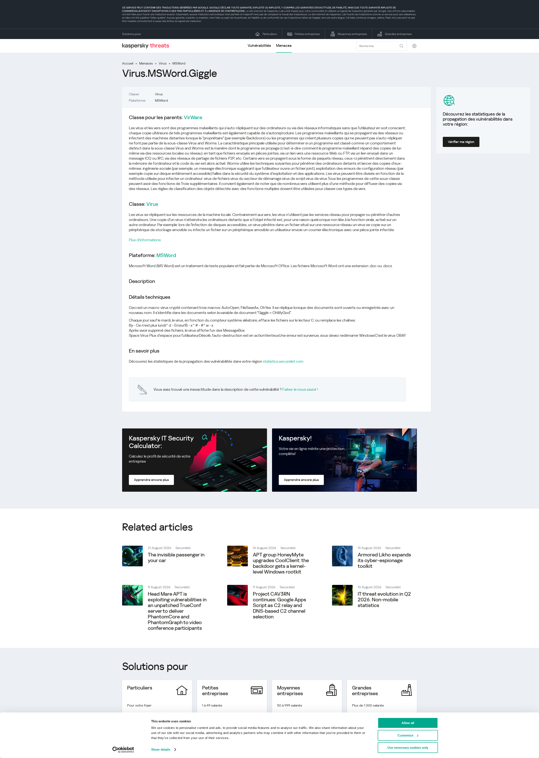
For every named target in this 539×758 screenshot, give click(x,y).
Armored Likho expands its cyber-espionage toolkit (384, 560)
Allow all (408, 723)
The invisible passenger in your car (176, 557)
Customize (405, 735)
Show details (160, 749)
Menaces (284, 45)
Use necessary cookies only (407, 747)
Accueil (127, 63)
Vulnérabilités (259, 45)
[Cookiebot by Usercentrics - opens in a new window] (123, 750)
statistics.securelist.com (283, 361)
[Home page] (147, 45)
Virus (163, 63)
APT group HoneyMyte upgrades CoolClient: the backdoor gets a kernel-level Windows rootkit (281, 563)
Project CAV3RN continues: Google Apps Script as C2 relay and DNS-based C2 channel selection (279, 605)
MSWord (178, 63)
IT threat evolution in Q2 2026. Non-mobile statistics (384, 599)
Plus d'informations (145, 240)
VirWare (193, 117)
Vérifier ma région (461, 142)
